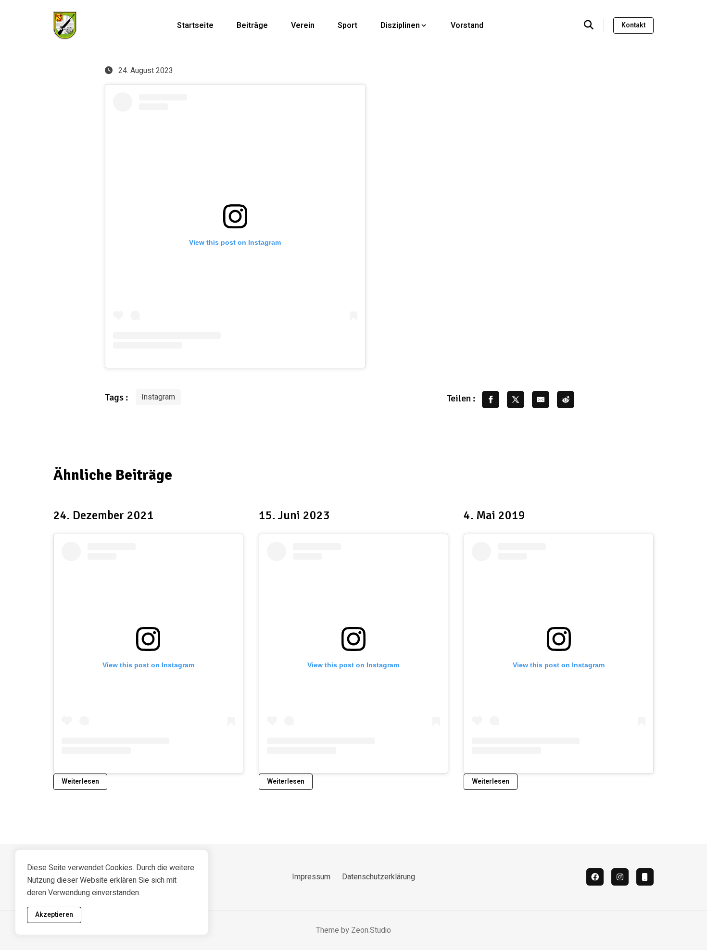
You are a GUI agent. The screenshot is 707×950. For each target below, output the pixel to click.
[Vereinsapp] (645, 877)
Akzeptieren (54, 915)
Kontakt (633, 25)
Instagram (158, 397)
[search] (594, 25)
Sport (347, 25)
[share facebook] (490, 399)
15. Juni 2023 (294, 515)
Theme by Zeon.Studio (353, 930)
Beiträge (252, 25)
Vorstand (467, 25)
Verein (303, 25)
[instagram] (620, 877)
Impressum (311, 877)
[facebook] (595, 877)
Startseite (195, 25)
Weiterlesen (80, 781)
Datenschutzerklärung (378, 877)
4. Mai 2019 (494, 515)
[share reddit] (565, 399)
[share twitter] (515, 399)
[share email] (540, 399)
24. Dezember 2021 (103, 515)
